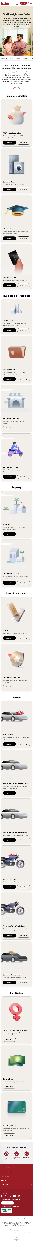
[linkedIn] (10, 1196)
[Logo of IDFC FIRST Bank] (5, 3)
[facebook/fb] (1, 1196)
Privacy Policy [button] (16, 1239)
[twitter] (6, 1196)
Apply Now (9, 142)
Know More (23, 142)
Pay (17, 3)
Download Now (8, 1203)
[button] (28, 3)
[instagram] (19, 1196)
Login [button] (24, 3)
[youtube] (14, 1196)
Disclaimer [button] (16, 1236)
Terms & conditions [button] (16, 1243)
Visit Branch (9, 638)
